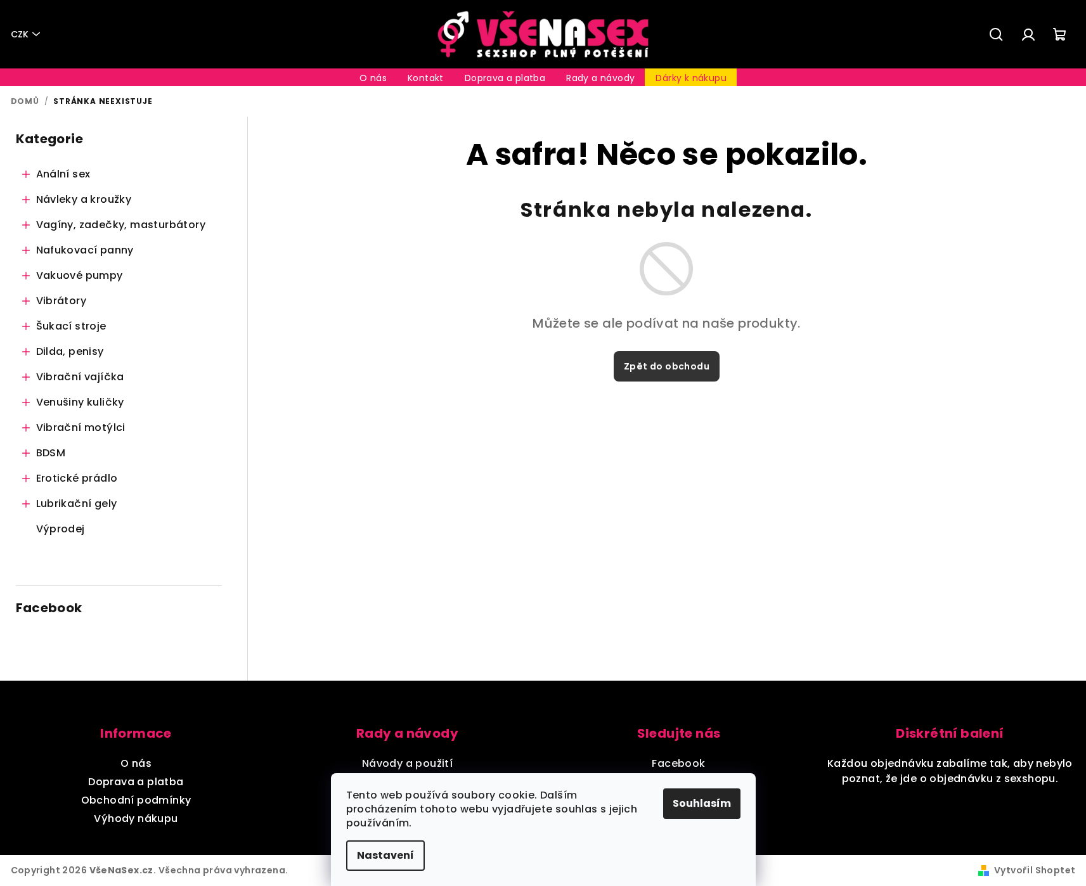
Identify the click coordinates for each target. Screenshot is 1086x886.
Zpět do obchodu (666, 366)
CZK (20, 34)
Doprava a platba (135, 781)
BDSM (51, 453)
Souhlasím (702, 803)
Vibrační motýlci (81, 427)
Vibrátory (61, 300)
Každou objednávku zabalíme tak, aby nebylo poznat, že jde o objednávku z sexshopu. (950, 771)
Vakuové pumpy (79, 275)
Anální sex (63, 174)
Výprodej (60, 529)
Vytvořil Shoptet (1034, 870)
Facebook (678, 763)
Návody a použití (407, 763)
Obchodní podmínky (136, 800)
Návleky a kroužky (84, 199)
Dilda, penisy (70, 351)
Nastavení (385, 855)
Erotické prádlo (77, 478)
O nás (136, 763)
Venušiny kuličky (80, 402)
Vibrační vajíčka (80, 376)
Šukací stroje (71, 326)
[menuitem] (373, 77)
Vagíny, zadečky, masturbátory (121, 224)
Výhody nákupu (136, 818)
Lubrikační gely (76, 503)
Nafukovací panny (85, 250)
